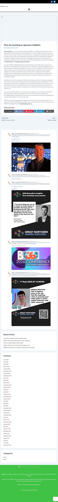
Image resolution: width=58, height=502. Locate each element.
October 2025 (6, 373)
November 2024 (7, 385)
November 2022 (7, 408)
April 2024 (5, 392)
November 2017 (7, 431)
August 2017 (6, 438)
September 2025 (7, 375)
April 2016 (5, 442)
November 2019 (7, 415)
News (4, 459)
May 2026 (5, 362)
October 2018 (6, 424)
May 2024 (5, 389)
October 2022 (6, 410)
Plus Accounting (8, 51)
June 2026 (6, 359)
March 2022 (6, 412)
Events (5, 457)
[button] (15, 1)
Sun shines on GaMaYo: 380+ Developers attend (15, 338)
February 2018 (6, 429)
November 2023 (7, 396)
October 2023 (6, 399)
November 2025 (7, 371)
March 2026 (6, 366)
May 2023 (5, 403)
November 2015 (7, 445)
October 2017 (6, 433)
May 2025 (5, 378)
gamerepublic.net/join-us (26, 103)
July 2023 (5, 401)
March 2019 (6, 419)
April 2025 (5, 380)
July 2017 (5, 440)
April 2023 (5, 405)
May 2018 (5, 426)
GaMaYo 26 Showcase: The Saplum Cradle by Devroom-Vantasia (19, 347)
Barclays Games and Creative (22, 61)
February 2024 (6, 394)
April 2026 (5, 364)
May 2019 (5, 417)
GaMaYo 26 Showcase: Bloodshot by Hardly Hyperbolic (16, 340)
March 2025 (6, 382)
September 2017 (7, 436)
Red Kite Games (9, 61)
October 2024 (6, 387)
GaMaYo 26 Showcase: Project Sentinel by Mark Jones (16, 345)
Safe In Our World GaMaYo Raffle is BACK (13, 343)
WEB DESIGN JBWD (34, 490)
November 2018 (7, 422)
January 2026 (6, 369)
